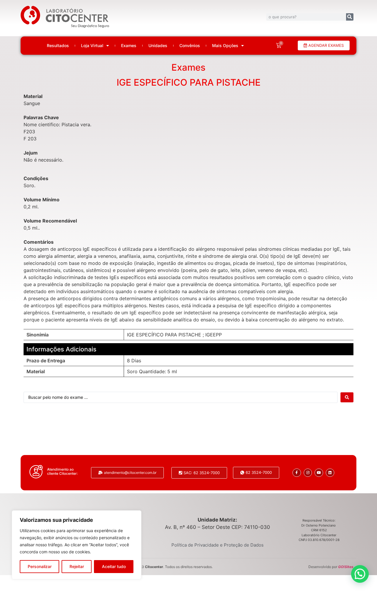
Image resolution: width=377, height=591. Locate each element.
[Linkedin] (330, 473)
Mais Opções (225, 45)
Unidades (157, 45)
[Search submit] (346, 397)
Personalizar (40, 566)
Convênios (189, 45)
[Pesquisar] (349, 17)
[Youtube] (319, 473)
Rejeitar (77, 566)
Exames (128, 45)
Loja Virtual (92, 45)
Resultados (58, 45)
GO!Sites (345, 567)
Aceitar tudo (114, 566)
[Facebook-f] (296, 473)
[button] (360, 574)
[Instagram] (308, 473)
